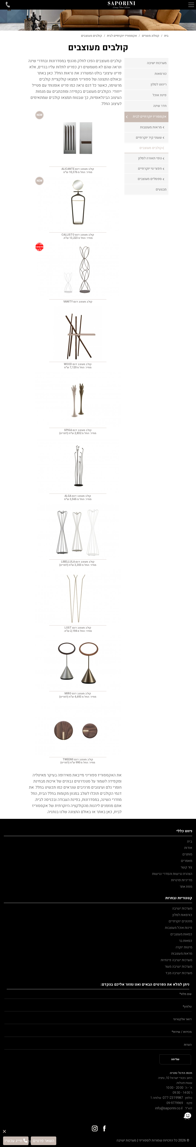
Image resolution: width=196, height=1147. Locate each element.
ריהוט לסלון (159, 84)
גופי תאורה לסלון (150, 158)
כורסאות (161, 73)
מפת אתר (186, 886)
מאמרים (186, 860)
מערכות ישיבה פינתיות (176, 960)
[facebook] (102, 1127)
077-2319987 (172, 1097)
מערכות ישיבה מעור (178, 966)
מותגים (187, 854)
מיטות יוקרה (184, 947)
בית (189, 841)
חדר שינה (160, 105)
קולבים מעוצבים (150, 148)
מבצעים (161, 189)
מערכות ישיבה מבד (178, 973)
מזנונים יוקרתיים (180, 921)
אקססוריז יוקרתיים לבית (150, 116)
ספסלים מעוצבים (150, 179)
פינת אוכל (160, 95)
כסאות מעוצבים (181, 934)
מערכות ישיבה (157, 63)
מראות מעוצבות (151, 127)
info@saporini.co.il (168, 1108)
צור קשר (186, 867)
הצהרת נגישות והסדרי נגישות (172, 873)
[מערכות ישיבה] (121, 5)
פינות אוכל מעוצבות (178, 927)
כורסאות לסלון (182, 915)
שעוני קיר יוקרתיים (149, 137)
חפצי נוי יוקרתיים (150, 168)
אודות (188, 847)
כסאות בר (185, 940)
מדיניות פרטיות (181, 880)
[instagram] (93, 1127)
